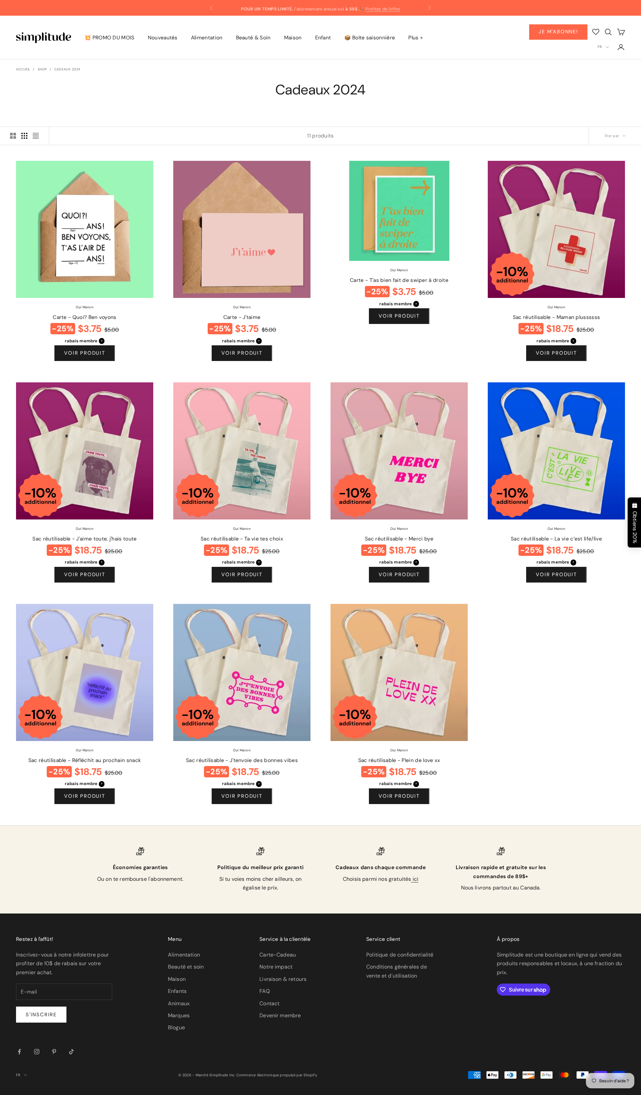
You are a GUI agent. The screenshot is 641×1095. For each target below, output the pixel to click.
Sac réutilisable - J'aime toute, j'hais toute (84, 538)
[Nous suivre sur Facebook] (19, 1051)
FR (600, 46)
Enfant (323, 37)
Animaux (179, 1003)
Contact (269, 1003)
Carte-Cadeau (277, 954)
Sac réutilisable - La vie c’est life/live (556, 538)
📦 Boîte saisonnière (369, 37)
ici (414, 878)
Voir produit (84, 353)
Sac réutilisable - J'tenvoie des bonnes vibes (242, 760)
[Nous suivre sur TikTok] (71, 1051)
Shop (42, 69)
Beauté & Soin (253, 37)
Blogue (176, 1027)
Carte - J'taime (242, 317)
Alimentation (207, 37)
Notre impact (275, 966)
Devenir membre (280, 1015)
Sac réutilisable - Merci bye (399, 538)
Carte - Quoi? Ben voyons (85, 317)
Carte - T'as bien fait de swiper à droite (399, 280)
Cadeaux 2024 (67, 69)
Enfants (177, 991)
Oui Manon (84, 307)
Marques (179, 1015)
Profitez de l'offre (382, 8)
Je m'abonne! (558, 31)
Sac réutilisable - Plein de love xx (399, 760)
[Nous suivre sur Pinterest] (54, 1051)
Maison (293, 37)
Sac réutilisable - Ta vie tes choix (242, 538)
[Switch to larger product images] (13, 136)
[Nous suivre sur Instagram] (36, 1051)
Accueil (23, 69)
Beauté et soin (186, 966)
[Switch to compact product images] (36, 136)
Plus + (415, 37)
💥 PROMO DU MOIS (109, 37)
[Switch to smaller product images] (24, 136)
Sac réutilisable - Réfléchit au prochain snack (84, 760)
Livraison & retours (282, 979)
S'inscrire (41, 1014)
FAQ (264, 991)
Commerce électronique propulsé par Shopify (276, 1075)
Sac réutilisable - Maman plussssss (556, 317)
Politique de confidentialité (399, 954)
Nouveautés (163, 37)
